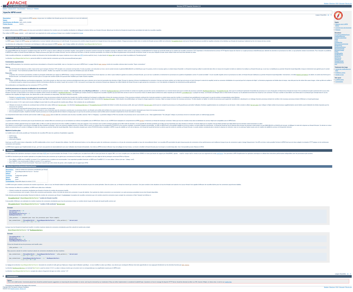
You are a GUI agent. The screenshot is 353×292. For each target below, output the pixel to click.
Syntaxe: (8, 171)
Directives (332, 3)
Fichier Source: (8, 24)
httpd (81, 33)
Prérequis (337, 29)
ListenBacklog (338, 42)
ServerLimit (338, 56)
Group (336, 39)
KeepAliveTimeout (302, 74)
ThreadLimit (338, 59)
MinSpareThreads (339, 50)
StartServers (338, 58)
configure (53, 33)
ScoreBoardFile (339, 53)
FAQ (337, 3)
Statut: (5, 20)
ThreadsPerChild (339, 61)
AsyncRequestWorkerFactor (342, 34)
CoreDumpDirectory (340, 36)
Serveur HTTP (12, 8)
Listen (336, 41)
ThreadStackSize (339, 62)
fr (331, 15)
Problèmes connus (340, 72)
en (328, 15)
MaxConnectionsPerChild (341, 44)
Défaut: (8, 173)
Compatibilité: (10, 181)
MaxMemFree (338, 45)
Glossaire (341, 3)
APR (81, 55)
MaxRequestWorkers (340, 47)
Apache (5, 8)
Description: (7, 18)
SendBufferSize (339, 54)
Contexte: (9, 175)
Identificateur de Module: (11, 22)
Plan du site (348, 3)
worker (34, 18)
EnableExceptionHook (340, 38)
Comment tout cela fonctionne (343, 27)
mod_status (102, 64)
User (336, 64)
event (25, 30)
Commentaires (339, 81)
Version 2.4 (30, 8)
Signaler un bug (339, 74)
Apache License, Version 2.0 (18, 288)
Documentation (21, 8)
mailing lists (228, 282)
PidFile (336, 51)
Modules (326, 3)
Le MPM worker (339, 79)
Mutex (110, 55)
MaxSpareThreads (339, 48)
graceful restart (20, 97)
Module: (8, 179)
